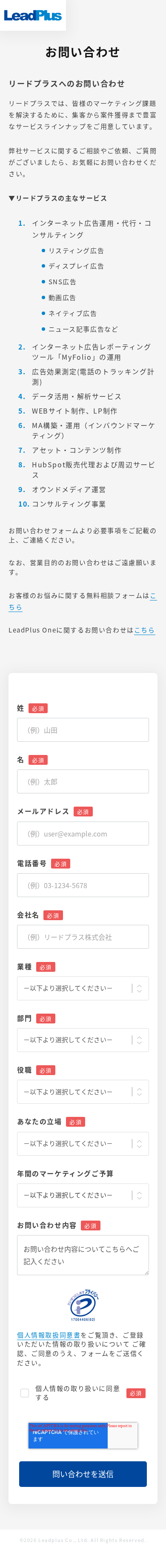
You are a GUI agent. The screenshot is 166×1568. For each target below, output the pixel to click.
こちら (144, 630)
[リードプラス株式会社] (33, 15)
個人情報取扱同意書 (48, 1335)
